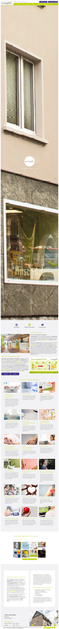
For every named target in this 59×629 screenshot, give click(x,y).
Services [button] (23, 4)
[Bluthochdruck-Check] (29, 516)
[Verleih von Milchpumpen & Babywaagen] (12, 395)
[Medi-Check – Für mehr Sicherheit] (29, 471)
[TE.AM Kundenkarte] (47, 395)
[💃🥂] (42, 554)
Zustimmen (46, 627)
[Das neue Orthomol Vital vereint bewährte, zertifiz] (17, 554)
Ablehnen (52, 627)
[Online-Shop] (47, 445)
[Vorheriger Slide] (33, 365)
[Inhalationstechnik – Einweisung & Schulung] (47, 471)
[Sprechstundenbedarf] (12, 421)
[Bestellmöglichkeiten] (47, 516)
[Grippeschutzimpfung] (47, 494)
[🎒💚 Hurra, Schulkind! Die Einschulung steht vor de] (33, 554)
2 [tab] (43, 373)
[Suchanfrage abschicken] (38, 2)
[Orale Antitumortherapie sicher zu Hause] (29, 445)
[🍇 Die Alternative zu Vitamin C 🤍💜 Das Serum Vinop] (17, 546)
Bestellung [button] (18, 4)
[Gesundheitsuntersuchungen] (12, 516)
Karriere (52, 4)
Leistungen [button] (28, 4)
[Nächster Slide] (55, 365)
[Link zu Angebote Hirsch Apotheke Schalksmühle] (44, 365)
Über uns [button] (18, 6)
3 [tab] (44, 373)
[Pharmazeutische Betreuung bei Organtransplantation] (12, 445)
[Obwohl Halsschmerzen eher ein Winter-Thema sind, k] (25, 546)
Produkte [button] (32, 4)
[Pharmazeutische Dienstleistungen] (47, 421)
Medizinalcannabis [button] (39, 4)
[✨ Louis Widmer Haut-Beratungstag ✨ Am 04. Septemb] (42, 546)
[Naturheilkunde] (12, 471)
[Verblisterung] (29, 395)
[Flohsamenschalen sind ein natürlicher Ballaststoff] (33, 546)
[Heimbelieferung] (12, 494)
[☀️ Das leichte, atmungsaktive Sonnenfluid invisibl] (25, 554)
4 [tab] (45, 373)
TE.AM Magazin (46, 4)
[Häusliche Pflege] (29, 494)
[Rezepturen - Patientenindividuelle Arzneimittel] (29, 421)
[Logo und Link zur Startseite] (7, 3)
